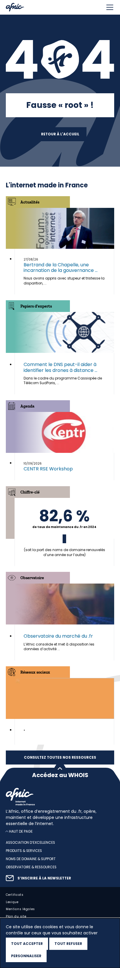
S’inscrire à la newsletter (44, 878)
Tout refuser (68, 943)
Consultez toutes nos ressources (60, 757)
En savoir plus (64, 532)
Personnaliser (26, 955)
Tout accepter (27, 943)
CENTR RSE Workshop (48, 468)
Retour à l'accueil (60, 134)
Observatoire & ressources (31, 867)
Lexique (12, 902)
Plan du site (16, 917)
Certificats (15, 895)
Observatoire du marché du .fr (58, 636)
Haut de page (21, 831)
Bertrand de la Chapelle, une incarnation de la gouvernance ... (61, 267)
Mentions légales (20, 909)
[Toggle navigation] (109, 7)
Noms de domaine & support (31, 859)
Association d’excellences (30, 843)
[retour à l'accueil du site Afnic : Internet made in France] (60, 796)
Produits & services (24, 850)
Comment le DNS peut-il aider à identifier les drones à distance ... (60, 367)
